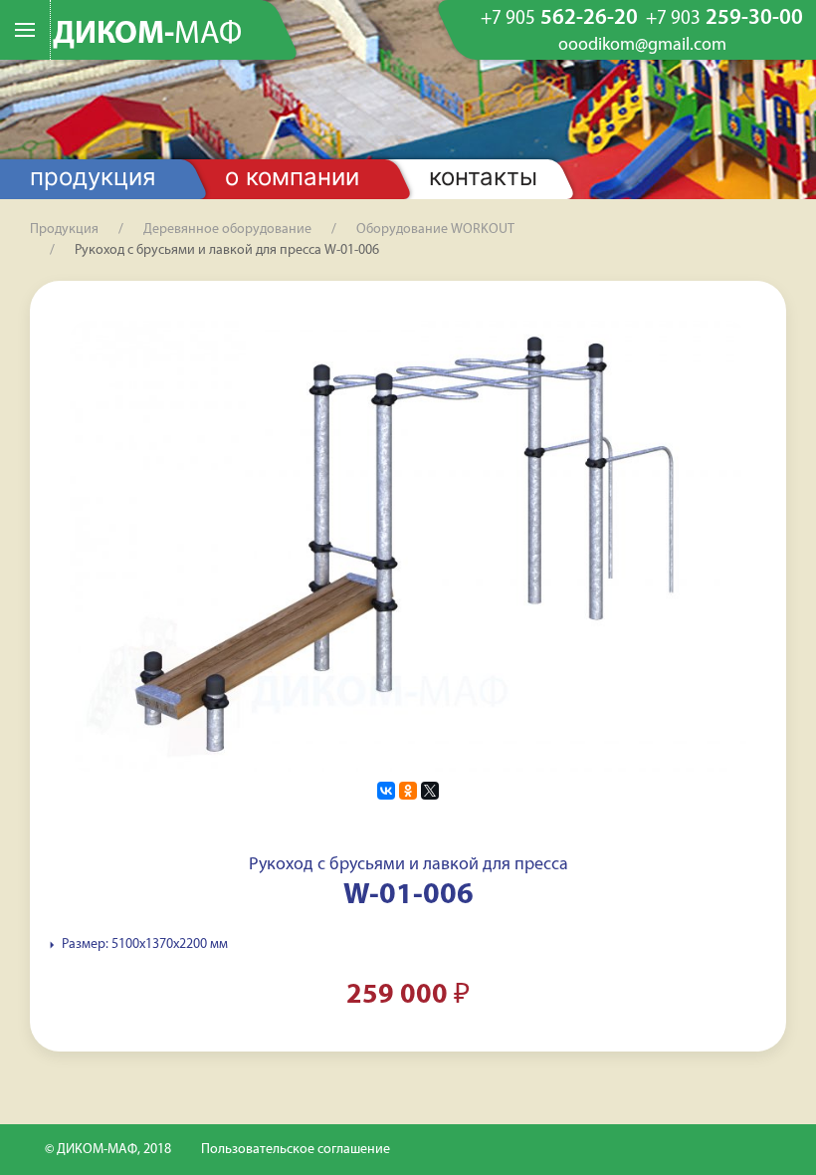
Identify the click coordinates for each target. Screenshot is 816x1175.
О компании (292, 176)
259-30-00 (724, 19)
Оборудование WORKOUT (435, 229)
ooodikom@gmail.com (642, 46)
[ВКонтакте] (386, 791)
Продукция (92, 176)
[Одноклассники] (408, 791)
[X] (430, 791)
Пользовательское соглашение (295, 1149)
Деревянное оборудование (227, 229)
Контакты (483, 176)
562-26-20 (559, 19)
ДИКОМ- (147, 35)
